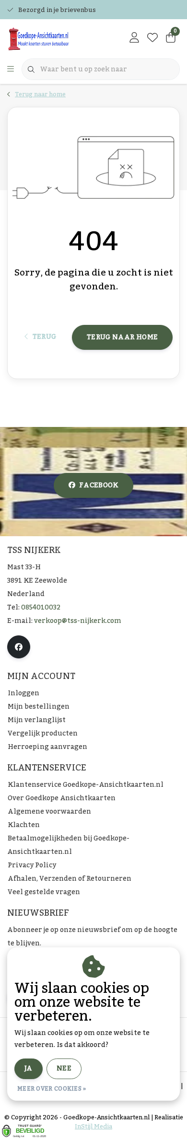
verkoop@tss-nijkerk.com (77, 621)
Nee (64, 1068)
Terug (44, 337)
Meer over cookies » (51, 1088)
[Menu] (10, 69)
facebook (98, 485)
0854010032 (40, 607)
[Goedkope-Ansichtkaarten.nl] (54, 38)
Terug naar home (122, 337)
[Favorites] (152, 38)
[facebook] (18, 646)
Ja (28, 1068)
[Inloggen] (134, 38)
